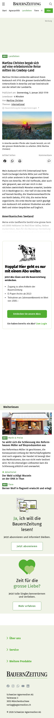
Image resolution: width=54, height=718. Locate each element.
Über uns (15, 638)
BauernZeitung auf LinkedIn (28, 686)
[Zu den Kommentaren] (49, 161)
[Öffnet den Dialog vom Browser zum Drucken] (19, 161)
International (18, 104)
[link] (27, 444)
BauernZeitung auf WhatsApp (18, 686)
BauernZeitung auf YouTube (23, 686)
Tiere (36, 10)
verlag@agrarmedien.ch (19, 705)
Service (14, 649)
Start (4, 10)
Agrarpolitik (14, 10)
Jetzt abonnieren (27, 546)
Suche (51, 4)
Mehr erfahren (27, 606)
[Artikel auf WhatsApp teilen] (12, 161)
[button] (3, 4)
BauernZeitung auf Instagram (13, 686)
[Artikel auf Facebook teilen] (4, 161)
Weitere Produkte (20, 661)
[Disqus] (27, 366)
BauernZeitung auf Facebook (8, 686)
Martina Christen (15, 100)
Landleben (27, 10)
